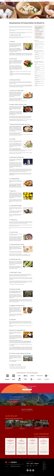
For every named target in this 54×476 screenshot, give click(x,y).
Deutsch (27, 465)
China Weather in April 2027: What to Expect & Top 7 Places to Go (40, 69)
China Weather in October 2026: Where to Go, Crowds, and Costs (39, 81)
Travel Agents (44, 464)
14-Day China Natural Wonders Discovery (39, 41)
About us (44, 463)
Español (34, 465)
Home (9, 19)
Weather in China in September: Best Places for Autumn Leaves (40, 79)
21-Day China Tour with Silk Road (38, 46)
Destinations (12, 19)
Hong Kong (15, 19)
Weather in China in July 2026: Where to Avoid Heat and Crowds (39, 75)
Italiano (36, 465)
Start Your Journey (27, 389)
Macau (13, 195)
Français (31, 465)
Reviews (44, 465)
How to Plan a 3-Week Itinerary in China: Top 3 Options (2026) (39, 58)
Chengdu (18, 49)
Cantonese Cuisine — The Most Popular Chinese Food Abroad (18, 366)
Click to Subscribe (14, 401)
